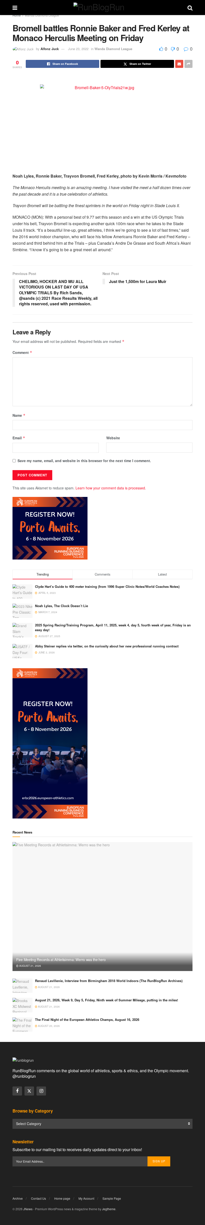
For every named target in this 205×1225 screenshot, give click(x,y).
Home (16, 15)
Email (18, 437)
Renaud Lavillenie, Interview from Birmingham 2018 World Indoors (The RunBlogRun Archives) (108, 980)
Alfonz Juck (49, 48)
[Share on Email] (179, 64)
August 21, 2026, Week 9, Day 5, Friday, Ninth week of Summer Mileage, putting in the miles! (106, 1000)
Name (19, 415)
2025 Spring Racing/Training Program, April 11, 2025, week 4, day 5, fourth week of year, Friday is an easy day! (113, 627)
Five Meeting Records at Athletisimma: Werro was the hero (61, 959)
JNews (27, 1209)
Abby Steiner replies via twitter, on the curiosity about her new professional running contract (106, 646)
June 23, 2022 (78, 48)
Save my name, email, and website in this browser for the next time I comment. (84, 460)
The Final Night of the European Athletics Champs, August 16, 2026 (87, 1019)
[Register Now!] (50, 527)
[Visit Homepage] (103, 8)
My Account (86, 1198)
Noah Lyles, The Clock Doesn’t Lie (61, 605)
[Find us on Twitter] (29, 1091)
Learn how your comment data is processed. (111, 487)
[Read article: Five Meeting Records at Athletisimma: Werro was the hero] (102, 906)
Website (113, 437)
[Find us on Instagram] (41, 1091)
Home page (62, 1198)
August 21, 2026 (29, 966)
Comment (22, 352)
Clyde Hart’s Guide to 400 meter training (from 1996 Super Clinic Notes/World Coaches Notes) (107, 586)
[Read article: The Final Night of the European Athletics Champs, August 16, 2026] (22, 1024)
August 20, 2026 (48, 1026)
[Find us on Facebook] (17, 1091)
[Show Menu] (14, 7)
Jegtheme (109, 1209)
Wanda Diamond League (42, 15)
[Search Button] (190, 7)
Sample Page (111, 1198)
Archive (17, 1198)
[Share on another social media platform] (188, 64)
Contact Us (38, 1198)
